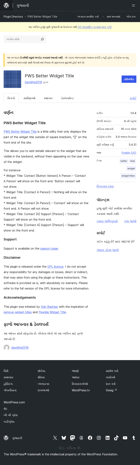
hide (132, 161)
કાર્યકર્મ (110, 377)
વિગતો (11, 98)
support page (49, 248)
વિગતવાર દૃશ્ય (105, 186)
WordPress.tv (81, 390)
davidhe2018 (33, 82)
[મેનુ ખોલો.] (134, 5)
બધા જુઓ (130, 221)
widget (131, 168)
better (123, 161)
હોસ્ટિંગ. (8, 384)
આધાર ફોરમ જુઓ (108, 250)
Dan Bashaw (49, 306)
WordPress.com (14, 402)
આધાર (75, 377)
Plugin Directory (13, 16)
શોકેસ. (42, 371)
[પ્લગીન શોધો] (42, 39)
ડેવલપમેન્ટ (67, 98)
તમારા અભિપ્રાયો (107, 221)
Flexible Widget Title (52, 312)
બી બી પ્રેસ (11, 415)
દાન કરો (111, 384)
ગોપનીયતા (10, 390)
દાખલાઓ (43, 390)
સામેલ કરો (112, 371)
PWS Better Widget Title (20, 131)
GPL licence (55, 266)
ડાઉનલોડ (129, 79)
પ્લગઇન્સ (43, 384)
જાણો (75, 371)
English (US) (129, 152)
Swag (111, 390)
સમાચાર (8, 377)
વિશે (6, 371)
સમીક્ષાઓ (29, 98)
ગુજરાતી (17, 438)
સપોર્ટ (133, 98)
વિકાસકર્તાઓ (80, 384)
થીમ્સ (41, 377)
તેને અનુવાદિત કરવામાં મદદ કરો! (95, 26)
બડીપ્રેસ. (9, 421)
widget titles (128, 175)
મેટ (5, 408)
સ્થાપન (48, 98)
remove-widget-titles (18, 312)
